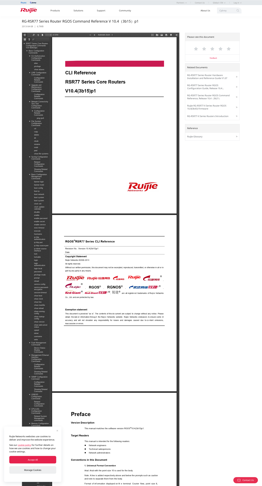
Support (101, 10)
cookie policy (24, 445)
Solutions (78, 10)
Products (55, 10)
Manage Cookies (32, 470)
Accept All (33, 459)
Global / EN (218, 2)
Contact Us (200, 2)
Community (125, 10)
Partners (180, 2)
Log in (236, 2)
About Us (205, 10)
